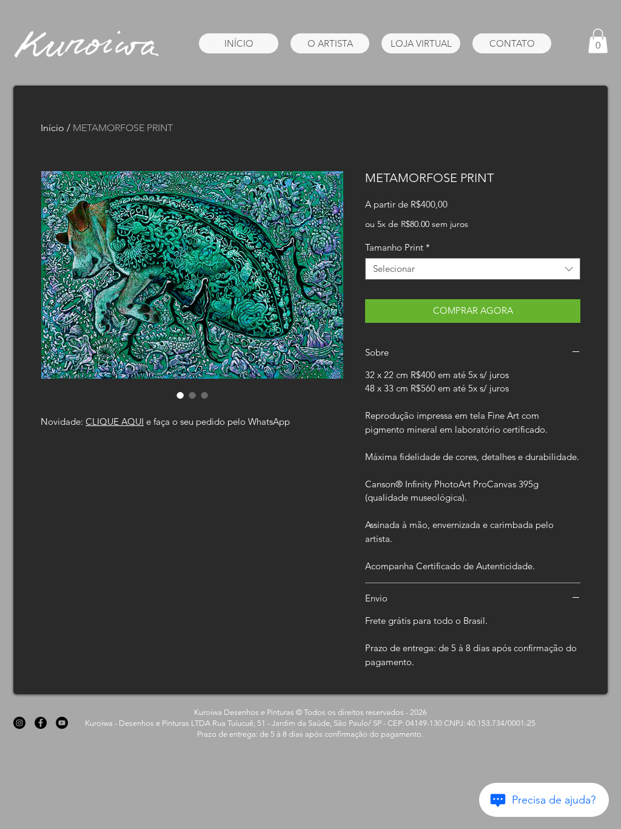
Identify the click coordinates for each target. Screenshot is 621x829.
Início (52, 128)
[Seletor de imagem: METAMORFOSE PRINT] (180, 395)
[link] (598, 41)
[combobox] (472, 269)
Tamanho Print (397, 247)
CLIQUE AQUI (115, 421)
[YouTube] (62, 723)
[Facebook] (41, 723)
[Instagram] (19, 723)
